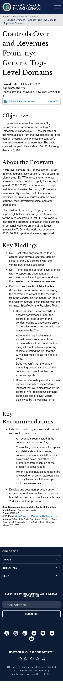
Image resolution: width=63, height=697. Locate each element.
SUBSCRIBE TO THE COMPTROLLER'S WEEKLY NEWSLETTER (31, 594)
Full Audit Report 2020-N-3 (22, 101)
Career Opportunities (32, 667)
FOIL (46, 674)
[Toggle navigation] (57, 7)
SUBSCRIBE (31, 613)
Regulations (17, 674)
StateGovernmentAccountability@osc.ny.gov (36, 516)
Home (5, 16)
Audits (35, 16)
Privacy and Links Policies (33, 670)
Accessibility (33, 674)
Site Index (12, 667)
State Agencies (20, 16)
